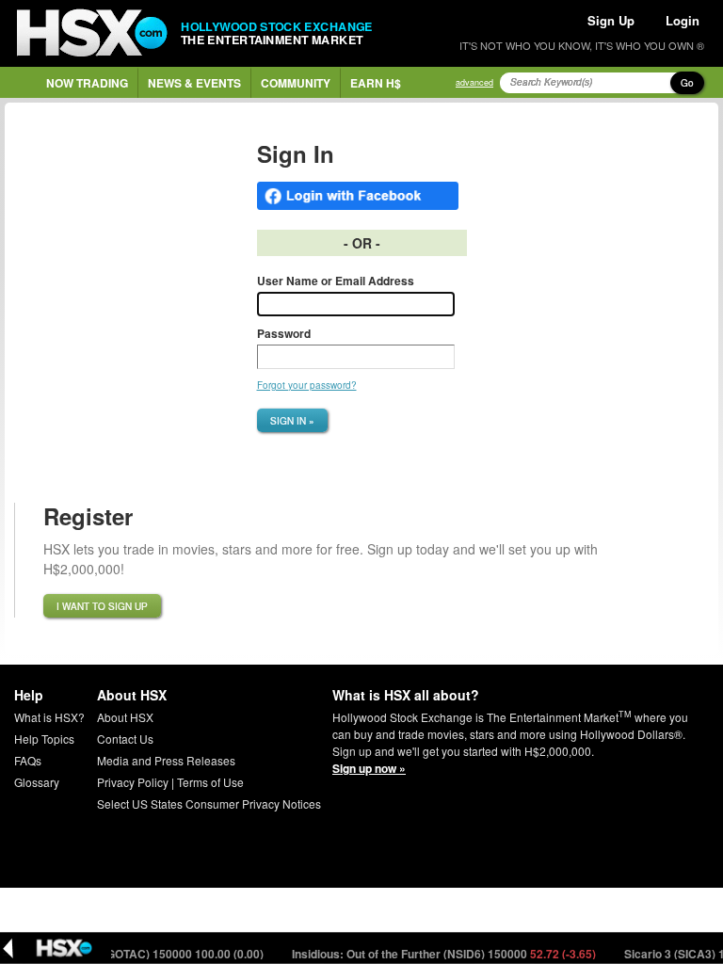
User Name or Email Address (335, 280)
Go (687, 82)
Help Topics (44, 739)
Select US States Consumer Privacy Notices (209, 803)
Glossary (36, 782)
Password (284, 333)
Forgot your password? (307, 385)
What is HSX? (49, 717)
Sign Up (611, 20)
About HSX (125, 717)
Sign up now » (369, 768)
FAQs (27, 760)
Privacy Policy (133, 782)
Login (682, 20)
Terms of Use (210, 782)
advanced (474, 82)
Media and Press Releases (166, 760)
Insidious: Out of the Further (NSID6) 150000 (435, 953)
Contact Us (125, 739)
